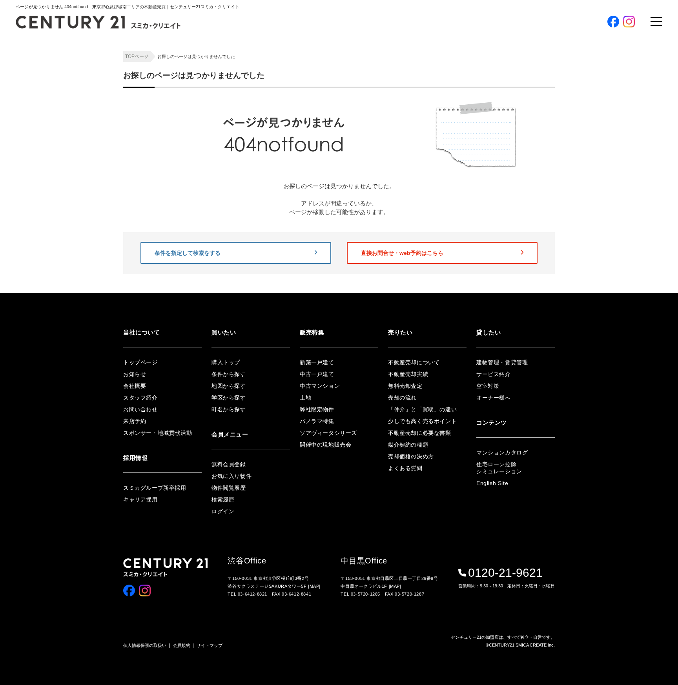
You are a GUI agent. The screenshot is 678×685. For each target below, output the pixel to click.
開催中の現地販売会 (532, 171)
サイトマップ (209, 645)
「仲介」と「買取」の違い (422, 409)
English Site (492, 483)
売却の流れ (402, 397)
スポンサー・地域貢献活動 (157, 433)
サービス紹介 (493, 374)
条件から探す (524, 81)
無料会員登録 (534, 199)
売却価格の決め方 (411, 456)
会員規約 (181, 645)
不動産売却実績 (408, 374)
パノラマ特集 (524, 145)
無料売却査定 (405, 386)
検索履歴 (519, 260)
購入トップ (531, 58)
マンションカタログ (502, 452)
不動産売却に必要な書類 (419, 433)
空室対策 (487, 386)
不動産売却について (413, 362)
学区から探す (524, 106)
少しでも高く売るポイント (422, 421)
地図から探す (524, 93)
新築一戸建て (317, 362)
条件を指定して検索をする (188, 253)
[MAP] (314, 586)
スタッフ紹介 (140, 397)
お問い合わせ (140, 409)
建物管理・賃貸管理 (502, 362)
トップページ (140, 362)
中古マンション (320, 386)
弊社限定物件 (524, 132)
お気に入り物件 (527, 235)
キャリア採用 (140, 499)
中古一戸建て (317, 374)
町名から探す (524, 119)
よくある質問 (405, 468)
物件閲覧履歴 (524, 248)
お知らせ (134, 374)
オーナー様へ (493, 397)
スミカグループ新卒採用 (154, 488)
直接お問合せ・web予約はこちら (402, 253)
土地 (305, 397)
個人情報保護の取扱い (144, 645)
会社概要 (134, 386)
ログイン (519, 222)
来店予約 (134, 421)
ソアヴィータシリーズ (534, 158)
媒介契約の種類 (408, 445)
